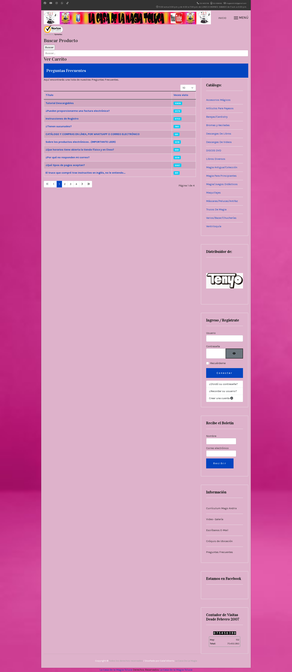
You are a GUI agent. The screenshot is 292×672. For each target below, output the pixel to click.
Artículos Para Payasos (220, 108)
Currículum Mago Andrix (221, 508)
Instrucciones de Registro (62, 118)
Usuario (211, 333)
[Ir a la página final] (88, 184)
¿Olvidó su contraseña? (223, 384)
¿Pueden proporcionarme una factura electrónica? (78, 110)
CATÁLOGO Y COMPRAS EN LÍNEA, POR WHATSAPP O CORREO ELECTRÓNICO (93, 134)
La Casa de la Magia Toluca (116, 669)
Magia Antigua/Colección (221, 167)
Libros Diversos (215, 158)
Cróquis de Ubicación (219, 541)
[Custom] (67, 3)
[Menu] (241, 18)
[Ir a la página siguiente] (82, 184)
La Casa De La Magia (186, 660)
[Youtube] (51, 3)
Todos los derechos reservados (126, 660)
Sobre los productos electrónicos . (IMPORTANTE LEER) (81, 141)
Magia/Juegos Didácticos (222, 184)
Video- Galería (214, 519)
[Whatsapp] (62, 3)
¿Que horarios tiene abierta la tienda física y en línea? (80, 149)
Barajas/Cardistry (216, 116)
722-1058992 (217, 3)
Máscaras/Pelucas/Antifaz (222, 201)
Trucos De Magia (216, 209)
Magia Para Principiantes (221, 175)
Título (49, 95)
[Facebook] (45, 3)
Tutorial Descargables (60, 103)
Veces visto (181, 95)
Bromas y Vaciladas (218, 125)
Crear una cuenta (219, 398)
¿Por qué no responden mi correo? (68, 157)
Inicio (222, 18)
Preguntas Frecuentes (219, 552)
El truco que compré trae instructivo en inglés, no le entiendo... (85, 172)
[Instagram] (57, 3)
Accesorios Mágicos (218, 99)
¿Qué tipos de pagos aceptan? (65, 165)
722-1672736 (204, 3)
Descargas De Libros (218, 133)
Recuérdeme (218, 363)
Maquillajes (213, 192)
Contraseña (213, 346)
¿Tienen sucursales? (59, 126)
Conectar (225, 373)
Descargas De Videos (219, 142)
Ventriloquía (213, 226)
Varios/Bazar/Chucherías (221, 217)
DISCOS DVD (213, 150)
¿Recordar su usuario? (223, 391)
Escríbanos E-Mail (217, 530)
